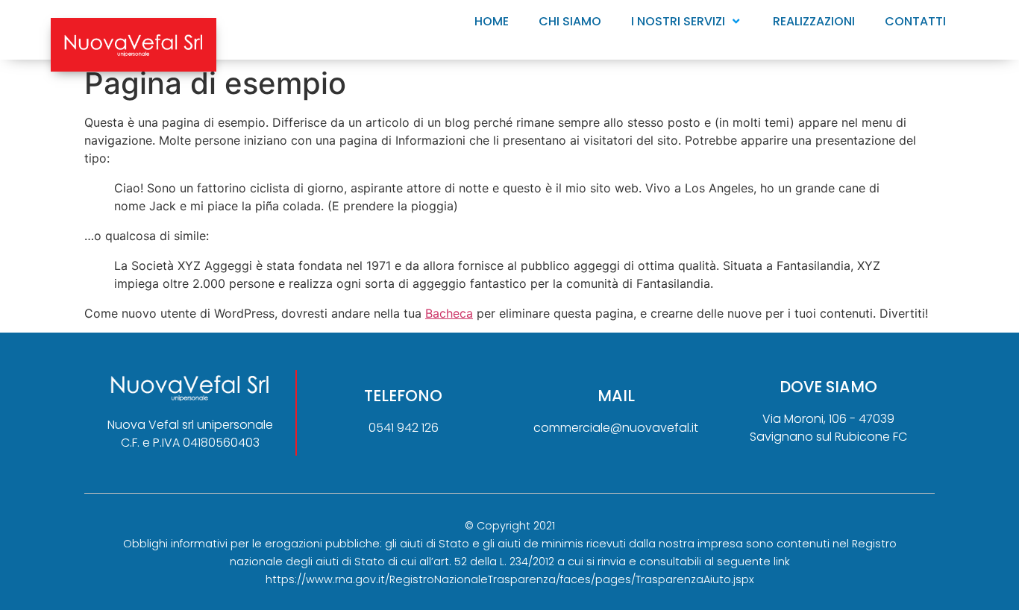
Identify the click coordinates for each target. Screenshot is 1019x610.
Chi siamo (570, 21)
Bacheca (449, 313)
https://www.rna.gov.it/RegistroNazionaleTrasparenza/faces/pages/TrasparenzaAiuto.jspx (510, 579)
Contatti (915, 21)
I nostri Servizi (678, 21)
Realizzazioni (814, 21)
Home (491, 21)
